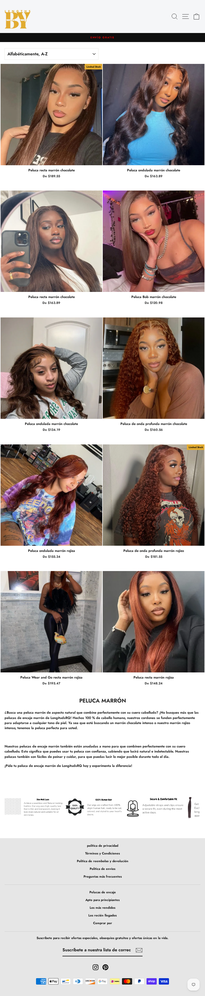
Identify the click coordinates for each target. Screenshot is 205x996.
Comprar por (102, 923)
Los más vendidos (102, 907)
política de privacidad (102, 845)
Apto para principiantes (102, 900)
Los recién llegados (102, 915)
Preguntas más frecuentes (103, 876)
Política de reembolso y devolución (102, 861)
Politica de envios (102, 868)
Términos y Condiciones (102, 853)
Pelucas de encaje (102, 892)
